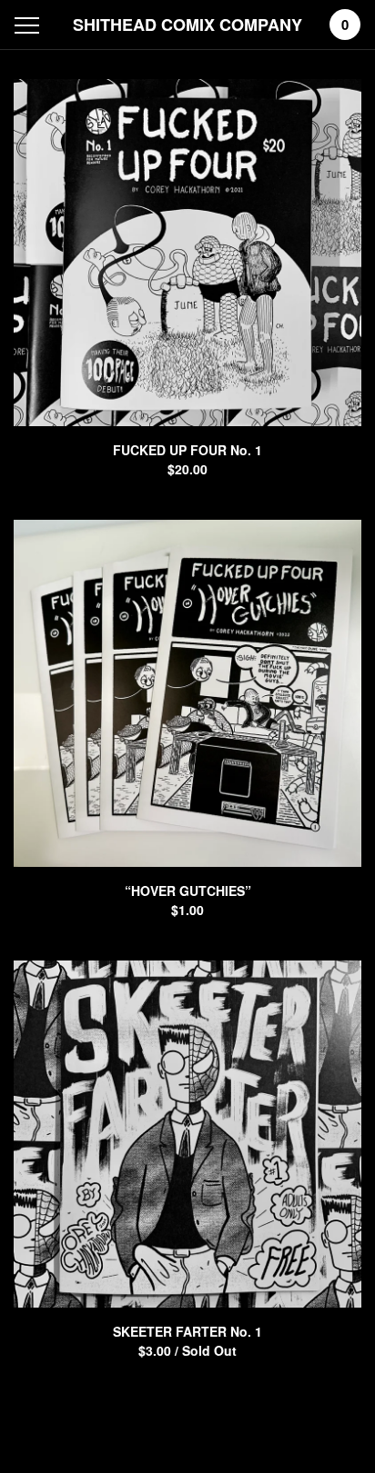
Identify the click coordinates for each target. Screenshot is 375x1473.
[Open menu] (30, 25)
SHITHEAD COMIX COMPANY (187, 24)
